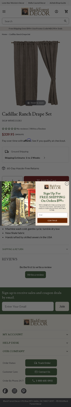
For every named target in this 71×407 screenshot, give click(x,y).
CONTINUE (52, 220)
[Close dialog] (67, 183)
